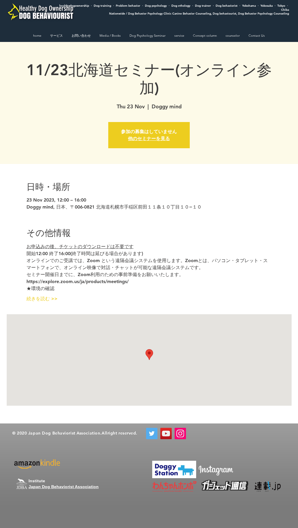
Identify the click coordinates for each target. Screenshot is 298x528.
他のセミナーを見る (149, 138)
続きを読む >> (42, 298)
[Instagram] (180, 433)
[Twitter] (151, 433)
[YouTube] (166, 433)
